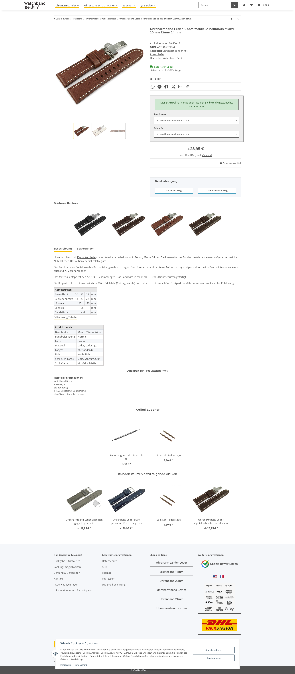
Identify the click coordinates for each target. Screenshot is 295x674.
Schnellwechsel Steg (217, 190)
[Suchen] (234, 5)
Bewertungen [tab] (85, 248)
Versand (207, 155)
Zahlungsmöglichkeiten (67, 567)
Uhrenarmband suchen (171, 608)
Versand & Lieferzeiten (67, 572)
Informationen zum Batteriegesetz (73, 590)
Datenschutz (81, 665)
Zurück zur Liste (63, 18)
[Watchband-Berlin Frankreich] (222, 576)
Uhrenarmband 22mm (171, 590)
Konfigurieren (214, 658)
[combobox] (196, 120)
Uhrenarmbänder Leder (171, 562)
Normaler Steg (174, 190)
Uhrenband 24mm (171, 599)
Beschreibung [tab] (63, 248)
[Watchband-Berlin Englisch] (215, 576)
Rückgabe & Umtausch (67, 561)
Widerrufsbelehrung (114, 584)
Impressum (65, 665)
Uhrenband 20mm (171, 581)
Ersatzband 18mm (171, 572)
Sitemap (107, 572)
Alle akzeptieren (213, 650)
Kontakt (58, 578)
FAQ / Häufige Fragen (66, 584)
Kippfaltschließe (86, 257)
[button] (155, 79)
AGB (104, 567)
